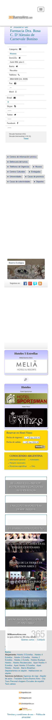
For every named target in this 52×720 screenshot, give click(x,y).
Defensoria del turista (18, 162)
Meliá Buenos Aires (26, 358)
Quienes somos (27, 640)
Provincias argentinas (18, 466)
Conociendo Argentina (26, 455)
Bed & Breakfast (28, 668)
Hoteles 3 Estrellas (22, 657)
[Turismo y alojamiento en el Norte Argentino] (26, 709)
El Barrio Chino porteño (26, 528)
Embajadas (36, 172)
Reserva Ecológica (16, 263)
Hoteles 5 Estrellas (25, 655)
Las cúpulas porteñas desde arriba (26, 507)
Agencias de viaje (30, 676)
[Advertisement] (26, 214)
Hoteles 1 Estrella (21, 660)
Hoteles (8, 663)
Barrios (8, 652)
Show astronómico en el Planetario (26, 621)
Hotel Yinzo (26, 406)
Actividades (34, 460)
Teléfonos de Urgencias (19, 167)
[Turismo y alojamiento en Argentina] (26, 692)
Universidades (16, 177)
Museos (13, 54)
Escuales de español (35, 681)
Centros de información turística (23, 157)
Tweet (26, 138)
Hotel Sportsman (26, 391)
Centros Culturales (17, 172)
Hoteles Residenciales (22, 663)
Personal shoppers (18, 681)
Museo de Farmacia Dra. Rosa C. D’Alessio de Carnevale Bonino (25, 33)
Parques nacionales (17, 463)
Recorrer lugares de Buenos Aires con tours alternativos (26, 487)
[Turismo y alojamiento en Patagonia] (26, 698)
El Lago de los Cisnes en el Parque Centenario (26, 545)
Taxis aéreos (10, 684)
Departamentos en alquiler (16, 671)
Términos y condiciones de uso (20, 714)
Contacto (41, 640)
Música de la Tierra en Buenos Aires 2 (26, 564)
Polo (33, 466)
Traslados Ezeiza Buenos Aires (27, 679)
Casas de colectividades (20, 182)
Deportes (40, 182)
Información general (17, 460)
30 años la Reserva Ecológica (26, 602)
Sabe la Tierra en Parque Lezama (26, 583)
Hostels (16, 668)
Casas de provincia (36, 177)
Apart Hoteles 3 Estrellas (24, 665)
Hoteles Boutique (38, 660)
